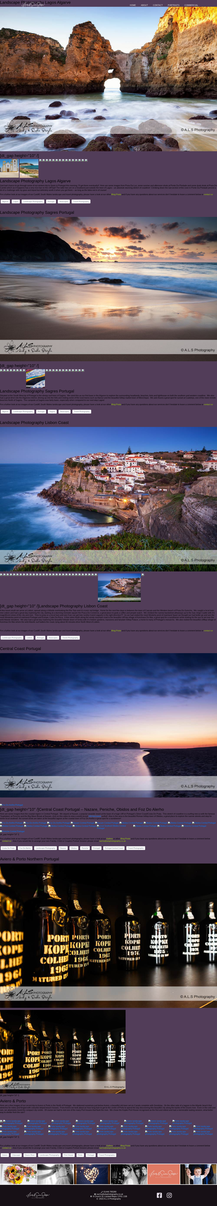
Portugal (51, 201)
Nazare (63, 848)
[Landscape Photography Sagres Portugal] (108, 289)
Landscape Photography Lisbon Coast (34, 422)
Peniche (85, 848)
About (144, 5)
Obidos (74, 848)
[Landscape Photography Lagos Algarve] (108, 79)
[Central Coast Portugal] (108, 725)
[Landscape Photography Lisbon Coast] (108, 499)
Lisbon (29, 638)
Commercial (191, 5)
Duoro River (30, 1155)
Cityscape (16, 1155)
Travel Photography (81, 201)
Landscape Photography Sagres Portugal (37, 212)
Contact (158, 5)
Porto (80, 1155)
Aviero (4, 1155)
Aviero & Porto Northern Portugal (29, 859)
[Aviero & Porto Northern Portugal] (108, 935)
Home (133, 5)
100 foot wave (95, 816)
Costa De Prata (8, 848)
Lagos (15, 201)
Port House (68, 1155)
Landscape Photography (33, 201)
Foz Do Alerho (25, 848)
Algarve (5, 201)
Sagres (52, 412)
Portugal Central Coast (114, 848)
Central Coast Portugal (20, 648)
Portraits (173, 5)
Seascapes (63, 201)
